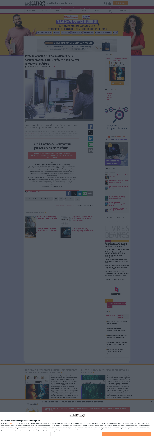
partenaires (11, 423)
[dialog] (77, 425)
